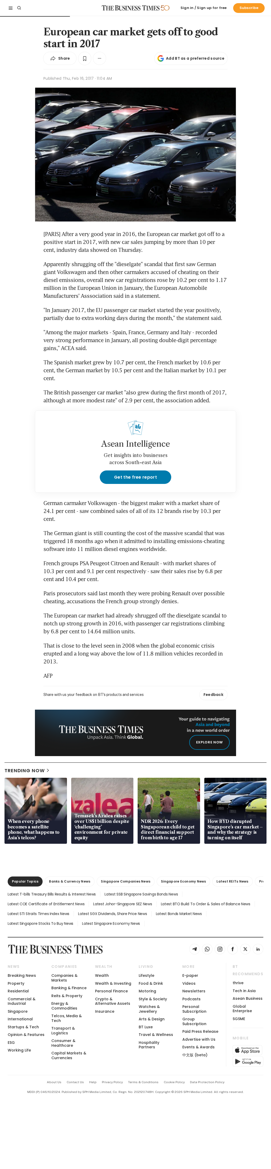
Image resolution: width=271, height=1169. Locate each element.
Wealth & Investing (113, 983)
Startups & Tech (23, 1027)
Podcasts (191, 999)
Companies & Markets (64, 978)
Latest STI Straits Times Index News (38, 913)
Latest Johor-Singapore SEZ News (122, 904)
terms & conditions (143, 1082)
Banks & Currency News (69, 881)
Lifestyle (146, 975)
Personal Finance (111, 991)
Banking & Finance (69, 988)
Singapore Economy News (183, 881)
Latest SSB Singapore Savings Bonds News (141, 894)
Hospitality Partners (149, 1045)
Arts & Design (152, 1019)
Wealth (102, 975)
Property (16, 983)
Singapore (18, 1011)
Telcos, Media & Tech (66, 1018)
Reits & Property (66, 995)
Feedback (213, 694)
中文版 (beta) (194, 1055)
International (20, 1019)
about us (54, 1082)
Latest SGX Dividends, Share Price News (112, 913)
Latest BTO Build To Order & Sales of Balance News (205, 904)
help (93, 1082)
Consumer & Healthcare (63, 1043)
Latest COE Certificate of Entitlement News (46, 904)
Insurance (104, 1011)
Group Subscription (194, 1021)
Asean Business (248, 998)
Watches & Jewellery (149, 1009)
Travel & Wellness (156, 1034)
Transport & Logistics (63, 1030)
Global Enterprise (242, 1009)
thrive (238, 983)
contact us (75, 1082)
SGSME (239, 1018)
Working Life (19, 1050)
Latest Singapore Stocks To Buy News (40, 923)
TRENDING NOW (24, 770)
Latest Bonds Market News (179, 913)
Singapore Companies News (125, 881)
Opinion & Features (26, 1034)
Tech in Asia (244, 990)
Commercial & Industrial (21, 1001)
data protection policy (207, 1082)
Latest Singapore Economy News (111, 923)
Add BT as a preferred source (195, 58)
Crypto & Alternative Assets (112, 1001)
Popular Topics (25, 881)
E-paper (190, 975)
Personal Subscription (194, 1009)
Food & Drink (151, 983)
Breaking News (22, 975)
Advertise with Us (198, 1039)
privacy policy (112, 1082)
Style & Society (153, 999)
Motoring (147, 991)
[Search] (19, 8)
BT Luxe (146, 1027)
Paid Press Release (200, 1031)
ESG (11, 1042)
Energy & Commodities (64, 1006)
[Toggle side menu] (10, 8)
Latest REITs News (232, 881)
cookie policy (174, 1082)
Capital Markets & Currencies (68, 1055)
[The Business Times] (131, 8)
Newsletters (193, 991)
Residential (18, 991)
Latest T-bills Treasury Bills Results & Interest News (52, 894)
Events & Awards (198, 1047)
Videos (189, 983)
